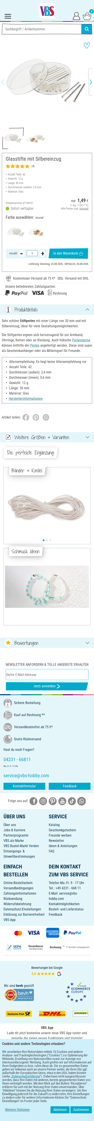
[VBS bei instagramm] (43, 801)
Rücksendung (12, 899)
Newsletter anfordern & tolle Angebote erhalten (47, 664)
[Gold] (36, 232)
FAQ (51, 851)
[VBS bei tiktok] (72, 801)
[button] (6, 82)
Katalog (54, 825)
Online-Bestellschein (18, 883)
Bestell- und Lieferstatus (66, 909)
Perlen (34, 345)
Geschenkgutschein (62, 830)
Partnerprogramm (15, 835)
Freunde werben (60, 835)
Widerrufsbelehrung (17, 904)
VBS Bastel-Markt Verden (21, 846)
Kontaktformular (24, 786)
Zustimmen (81, 1110)
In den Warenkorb (65, 253)
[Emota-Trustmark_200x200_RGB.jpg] (78, 992)
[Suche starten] (86, 29)
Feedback (70, 786)
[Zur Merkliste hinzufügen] (86, 45)
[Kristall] (16, 232)
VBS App (9, 920)
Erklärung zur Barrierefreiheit (24, 914)
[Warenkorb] (87, 16)
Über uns (9, 825)
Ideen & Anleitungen (63, 846)
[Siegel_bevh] (19, 995)
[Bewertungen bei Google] (47, 971)
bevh (19, 986)
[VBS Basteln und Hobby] (47, 10)
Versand (83, 208)
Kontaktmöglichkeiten (64, 904)
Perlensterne (81, 340)
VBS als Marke (13, 841)
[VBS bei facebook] (33, 801)
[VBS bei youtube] (62, 801)
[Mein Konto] (76, 16)
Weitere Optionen (17, 1110)
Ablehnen (60, 1110)
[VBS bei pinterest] (52, 801)
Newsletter (56, 841)
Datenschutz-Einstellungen (22, 909)
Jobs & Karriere (14, 830)
